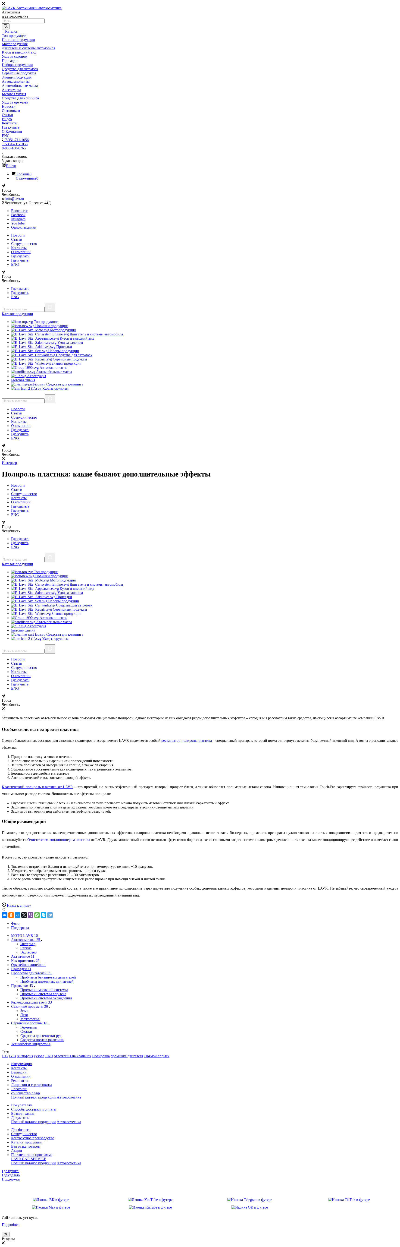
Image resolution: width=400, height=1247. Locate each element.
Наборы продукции (63, 351)
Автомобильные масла (53, 372)
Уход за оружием (55, 388)
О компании (21, 252)
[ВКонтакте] (4, 915)
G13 (12, 1056)
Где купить (19, 260)
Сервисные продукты (69, 359)
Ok (6, 1234)
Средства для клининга (64, 384)
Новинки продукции (51, 326)
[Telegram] (50, 915)
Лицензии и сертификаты (31, 1085)
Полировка (101, 1056)
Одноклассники (23, 227)
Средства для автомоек (73, 355)
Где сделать (20, 256)
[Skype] (43, 915)
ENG (15, 264)
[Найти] (5, 26)
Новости (18, 235)
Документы (20, 1118)
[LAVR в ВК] (51, 1200)
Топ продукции (45, 322)
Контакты (19, 248)
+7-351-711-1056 (16, 140)
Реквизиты (19, 1081)
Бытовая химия (23, 380)
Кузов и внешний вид (76, 338)
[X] (24, 915)
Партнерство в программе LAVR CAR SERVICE (31, 1157)
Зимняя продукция (66, 363)
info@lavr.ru (14, 199)
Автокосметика (69, 1097)
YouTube (18, 223)
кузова (39, 1056)
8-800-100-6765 (14, 148)
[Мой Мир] (17, 915)
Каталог (17, 314)
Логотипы (19, 1089)
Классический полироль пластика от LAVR (37, 787)
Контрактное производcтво (32, 1138)
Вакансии (19, 1072)
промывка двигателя (127, 1056)
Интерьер (9, 463)
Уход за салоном (69, 342)
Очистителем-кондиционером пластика (58, 840)
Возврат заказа (22, 1113)
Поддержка (11, 1179)
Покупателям (21, 1105)
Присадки (63, 347)
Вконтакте (19, 211)
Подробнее (10, 1225)
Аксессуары (36, 376)
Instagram (18, 219)
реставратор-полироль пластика (186, 740)
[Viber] (30, 915)
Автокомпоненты (53, 367)
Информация (21, 1064)
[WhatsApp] (37, 915)
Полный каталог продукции (33, 1097)
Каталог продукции (26, 1142)
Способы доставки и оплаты (33, 1109)
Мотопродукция (62, 330)
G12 (5, 1056)
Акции (16, 1150)
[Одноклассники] (11, 915)
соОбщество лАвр (25, 1093)
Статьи (16, 239)
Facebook (18, 215)
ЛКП (49, 1056)
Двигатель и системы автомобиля (96, 334)
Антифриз (25, 1056)
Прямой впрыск (156, 1056)
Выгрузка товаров (25, 1146)
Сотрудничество (24, 244)
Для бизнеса (20, 1130)
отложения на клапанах (72, 1056)
